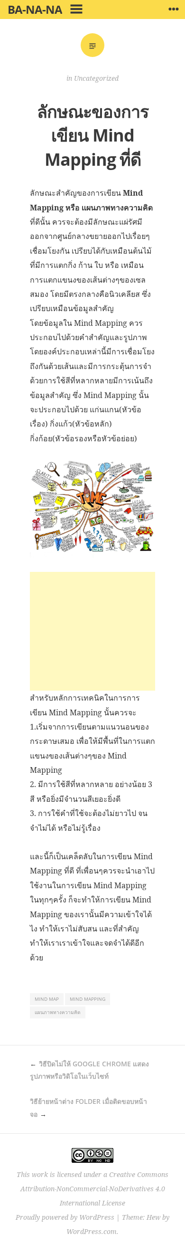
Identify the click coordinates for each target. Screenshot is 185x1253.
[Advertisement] (92, 631)
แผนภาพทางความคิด (58, 1012)
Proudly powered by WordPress (65, 1217)
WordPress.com (91, 1231)
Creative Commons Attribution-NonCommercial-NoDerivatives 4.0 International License (94, 1188)
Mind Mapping (87, 999)
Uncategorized (96, 78)
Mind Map (47, 999)
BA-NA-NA (35, 9)
